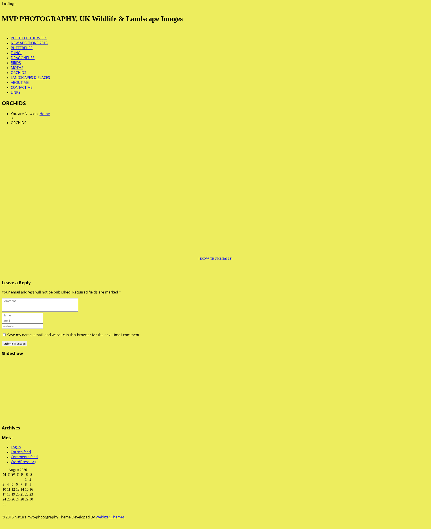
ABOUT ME (20, 82)
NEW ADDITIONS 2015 (29, 42)
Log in (16, 447)
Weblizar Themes (110, 517)
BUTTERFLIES (22, 47)
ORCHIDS (18, 72)
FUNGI (16, 52)
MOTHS (17, 67)
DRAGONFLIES (23, 57)
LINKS (15, 92)
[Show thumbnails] (215, 258)
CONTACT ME (22, 87)
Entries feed (21, 451)
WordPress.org (23, 461)
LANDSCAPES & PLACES (30, 77)
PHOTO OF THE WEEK (29, 38)
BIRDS (16, 62)
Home (45, 113)
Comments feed (24, 456)
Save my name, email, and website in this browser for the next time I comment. (73, 334)
